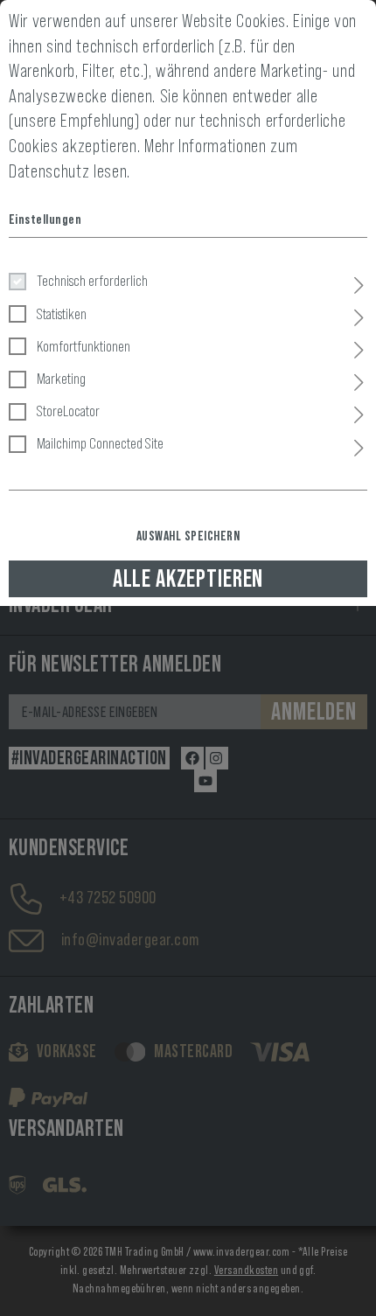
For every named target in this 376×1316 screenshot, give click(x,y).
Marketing (61, 378)
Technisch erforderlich (92, 281)
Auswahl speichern (188, 536)
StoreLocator (68, 411)
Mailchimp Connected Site (100, 443)
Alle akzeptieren (188, 579)
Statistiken (62, 314)
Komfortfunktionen (83, 346)
